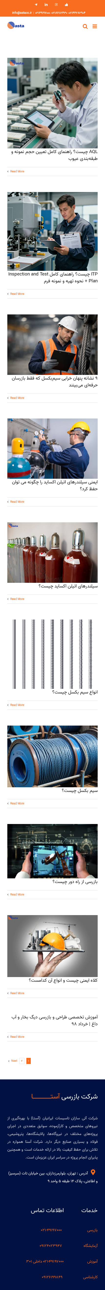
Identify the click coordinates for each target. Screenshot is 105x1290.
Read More (17, 171)
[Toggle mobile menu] (95, 26)
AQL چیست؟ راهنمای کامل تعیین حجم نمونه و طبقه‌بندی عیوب (54, 155)
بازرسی (92, 1230)
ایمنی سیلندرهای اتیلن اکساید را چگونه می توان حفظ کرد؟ (55, 485)
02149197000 (42, 13)
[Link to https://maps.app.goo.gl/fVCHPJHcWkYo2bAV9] (93, 1172)
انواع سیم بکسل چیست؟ (75, 692)
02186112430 (59, 13)
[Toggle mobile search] (85, 26)
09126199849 (52, 1277)
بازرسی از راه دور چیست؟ (75, 881)
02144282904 (77, 13)
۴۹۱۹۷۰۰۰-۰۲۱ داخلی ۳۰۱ (45, 1261)
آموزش (92, 1261)
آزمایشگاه (91, 1246)
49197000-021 (52, 1230)
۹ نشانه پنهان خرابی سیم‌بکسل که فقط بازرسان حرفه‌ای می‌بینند (55, 382)
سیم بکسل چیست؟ (80, 790)
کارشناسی (90, 1277)
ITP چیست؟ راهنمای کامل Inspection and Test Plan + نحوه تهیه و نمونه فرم (53, 278)
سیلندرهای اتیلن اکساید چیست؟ (68, 586)
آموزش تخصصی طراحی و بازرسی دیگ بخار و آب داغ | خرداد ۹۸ (54, 1021)
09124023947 (51, 1246)
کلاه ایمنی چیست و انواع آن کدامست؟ (63, 980)
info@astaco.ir (22, 13)
